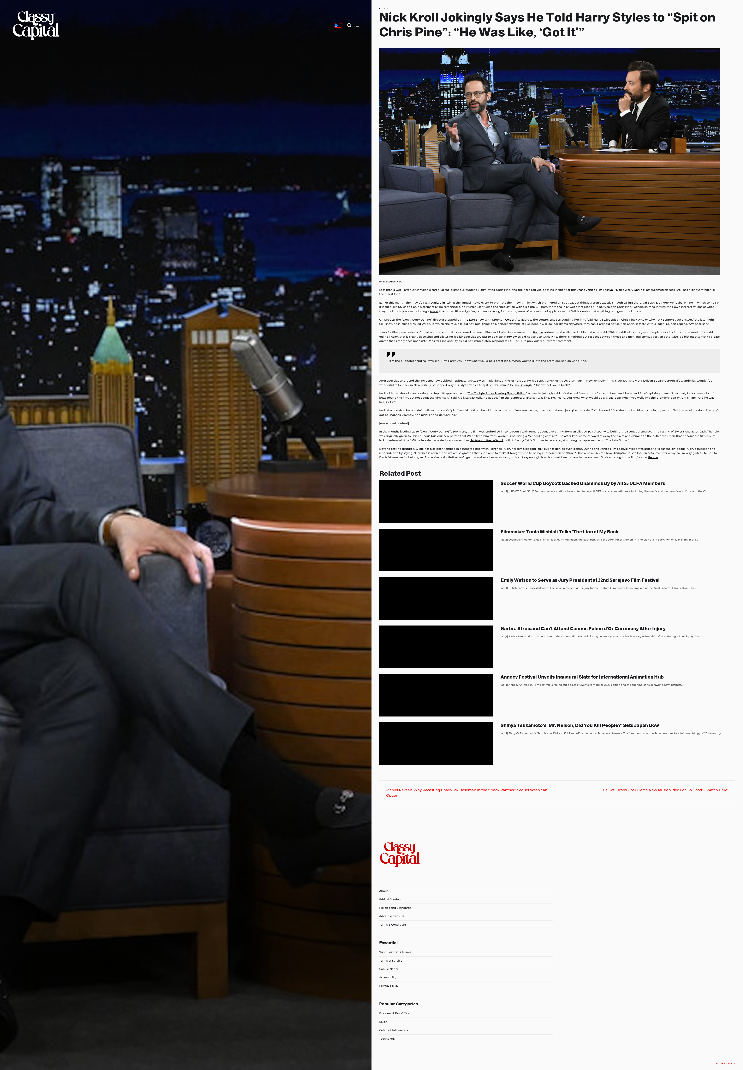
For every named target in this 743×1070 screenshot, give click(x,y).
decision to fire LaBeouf (486, 440)
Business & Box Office (394, 1013)
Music (383, 1022)
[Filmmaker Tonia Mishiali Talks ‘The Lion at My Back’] (436, 550)
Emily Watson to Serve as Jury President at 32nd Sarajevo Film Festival (580, 580)
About (383, 891)
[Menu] (357, 25)
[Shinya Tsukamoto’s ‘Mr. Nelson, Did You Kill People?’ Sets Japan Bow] (436, 743)
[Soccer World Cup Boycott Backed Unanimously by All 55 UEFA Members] (436, 501)
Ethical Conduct (390, 899)
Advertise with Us (391, 916)
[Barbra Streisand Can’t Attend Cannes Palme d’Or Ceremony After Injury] (436, 647)
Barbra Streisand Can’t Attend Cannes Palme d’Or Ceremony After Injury (583, 628)
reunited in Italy (440, 302)
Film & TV (386, 9)
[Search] (349, 25)
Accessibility (387, 977)
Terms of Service (390, 960)
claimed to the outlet (646, 436)
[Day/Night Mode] (338, 25)
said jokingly (523, 385)
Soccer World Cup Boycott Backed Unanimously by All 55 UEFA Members (583, 483)
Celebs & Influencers (393, 1030)
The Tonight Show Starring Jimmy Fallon (497, 393)
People (538, 332)
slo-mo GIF (532, 307)
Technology (387, 1038)
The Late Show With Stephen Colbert (489, 319)
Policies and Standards (395, 908)
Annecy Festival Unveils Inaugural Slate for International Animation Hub (582, 677)
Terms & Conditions (393, 924)
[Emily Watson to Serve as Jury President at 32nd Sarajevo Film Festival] (436, 598)
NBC (399, 281)
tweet (434, 311)
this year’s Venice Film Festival (592, 290)
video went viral (672, 302)
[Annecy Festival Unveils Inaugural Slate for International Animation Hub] (436, 695)
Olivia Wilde (420, 290)
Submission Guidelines (395, 952)
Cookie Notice (389, 969)
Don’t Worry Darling (630, 290)
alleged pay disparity (591, 431)
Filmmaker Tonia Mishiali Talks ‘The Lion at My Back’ (560, 531)
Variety (441, 436)
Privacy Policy (388, 986)
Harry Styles (486, 290)
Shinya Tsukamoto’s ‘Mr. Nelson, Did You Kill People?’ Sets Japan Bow (580, 725)
